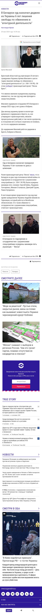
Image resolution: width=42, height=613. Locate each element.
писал (32, 175)
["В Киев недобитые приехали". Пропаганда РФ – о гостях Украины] (21, 533)
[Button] (14, 36)
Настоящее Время (7, 28)
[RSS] (27, 594)
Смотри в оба (11, 508)
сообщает (9, 86)
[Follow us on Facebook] (3, 594)
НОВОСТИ (8, 454)
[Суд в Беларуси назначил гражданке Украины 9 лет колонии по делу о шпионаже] (21, 147)
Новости (5, 9)
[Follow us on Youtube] (13, 594)
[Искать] (33, 610)
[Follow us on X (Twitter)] (8, 594)
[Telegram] (21, 610)
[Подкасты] (31, 594)
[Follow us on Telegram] (22, 594)
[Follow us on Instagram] (17, 594)
